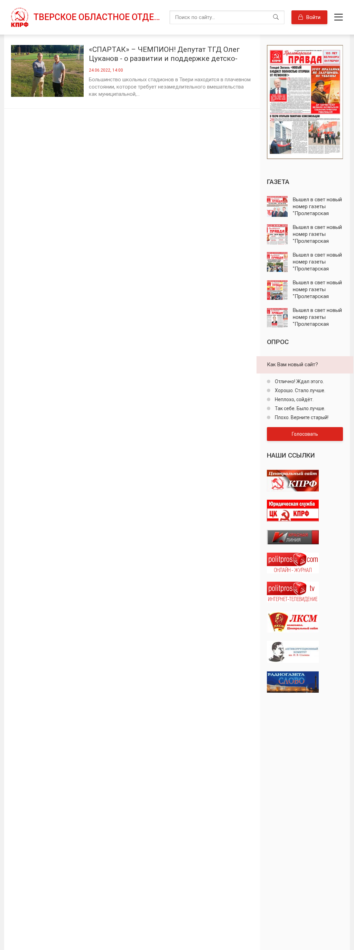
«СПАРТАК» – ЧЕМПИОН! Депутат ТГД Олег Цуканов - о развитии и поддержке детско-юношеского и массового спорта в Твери (164, 54)
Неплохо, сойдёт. (294, 399)
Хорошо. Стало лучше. (299, 390)
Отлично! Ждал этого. (299, 381)
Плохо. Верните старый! (301, 417)
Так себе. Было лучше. (299, 408)
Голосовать (305, 434)
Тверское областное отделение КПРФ (98, 17)
